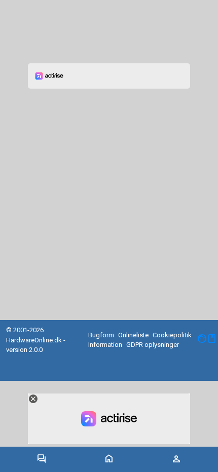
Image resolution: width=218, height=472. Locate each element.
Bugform (101, 335)
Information (105, 344)
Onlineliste (133, 335)
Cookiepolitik (172, 335)
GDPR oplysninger (152, 344)
